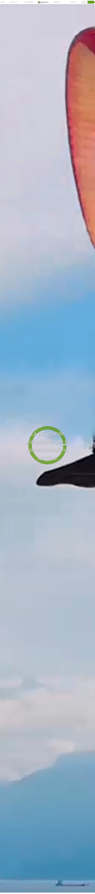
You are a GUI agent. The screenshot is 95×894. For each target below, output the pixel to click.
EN (3, 2)
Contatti (72, 2)
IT (1, 2)
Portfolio (56, 2)
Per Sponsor (29, 2)
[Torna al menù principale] (43, 2)
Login (84, 2)
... (4, 2)
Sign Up (92, 2)
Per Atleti (13, 2)
